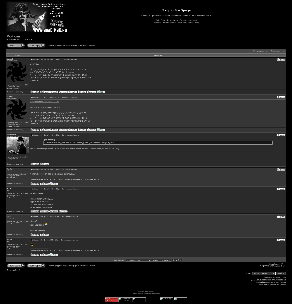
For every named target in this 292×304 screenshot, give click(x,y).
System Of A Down (87, 45)
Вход (197, 22)
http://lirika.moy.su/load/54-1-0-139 (44, 102)
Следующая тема (278, 51)
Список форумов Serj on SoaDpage (62, 45)
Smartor (151, 291)
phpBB (141, 293)
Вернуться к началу (15, 92)
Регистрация (192, 20)
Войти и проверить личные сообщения (178, 22)
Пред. (19, 39)
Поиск (163, 20)
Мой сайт (14, 36)
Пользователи (172, 20)
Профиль (157, 22)
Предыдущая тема (260, 51)
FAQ (157, 20)
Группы (183, 20)
